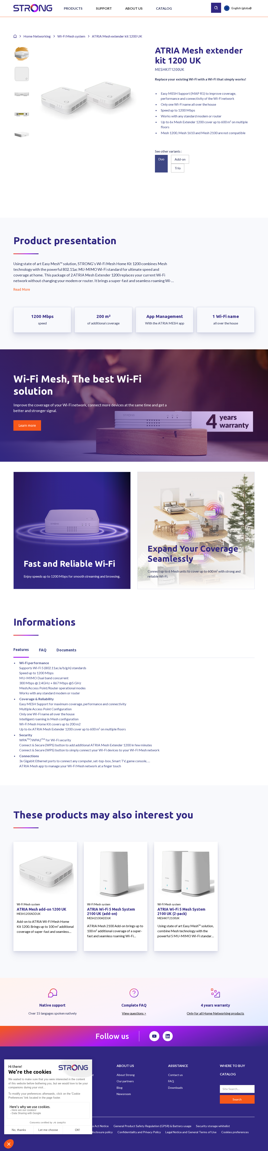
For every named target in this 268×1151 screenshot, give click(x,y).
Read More (21, 289)
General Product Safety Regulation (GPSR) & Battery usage (152, 1126)
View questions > (134, 1013)
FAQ (171, 1081)
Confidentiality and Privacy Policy (139, 1132)
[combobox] (238, 8)
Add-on (180, 159)
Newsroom (124, 1094)
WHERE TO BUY (232, 1066)
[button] (73, 8)
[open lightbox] (86, 97)
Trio (178, 168)
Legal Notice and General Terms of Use (190, 1132)
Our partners (125, 1081)
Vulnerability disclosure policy (93, 1132)
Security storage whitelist (213, 1126)
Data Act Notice (98, 1126)
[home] (32, 8)
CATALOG (228, 1074)
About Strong (126, 1075)
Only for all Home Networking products (215, 1013)
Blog (119, 1087)
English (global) (241, 8)
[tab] (21, 650)
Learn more (27, 425)
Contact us (175, 1075)
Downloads (175, 1087)
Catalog (164, 8)
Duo (161, 159)
